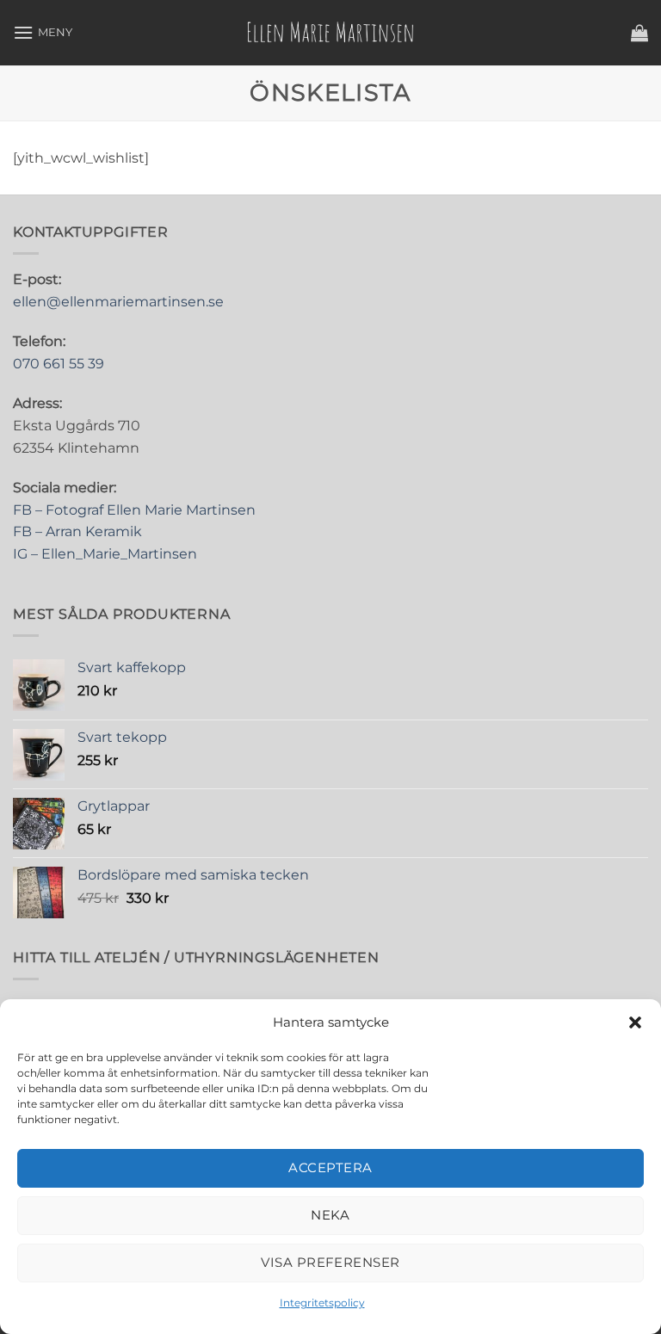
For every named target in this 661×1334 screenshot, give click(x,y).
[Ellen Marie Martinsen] (330, 33)
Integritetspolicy (322, 1302)
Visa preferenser (330, 1262)
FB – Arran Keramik (77, 531)
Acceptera (330, 1167)
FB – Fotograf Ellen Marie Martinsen (134, 510)
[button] (635, 1022)
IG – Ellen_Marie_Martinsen (105, 554)
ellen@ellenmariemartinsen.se (118, 301)
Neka (330, 1215)
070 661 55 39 (58, 363)
